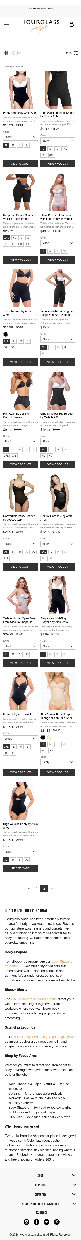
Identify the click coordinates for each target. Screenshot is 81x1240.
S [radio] (6, 145)
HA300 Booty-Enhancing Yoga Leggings (40, 1037)
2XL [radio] (44, 155)
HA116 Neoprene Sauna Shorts (34, 999)
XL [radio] (26, 145)
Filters (67, 53)
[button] (6, 53)
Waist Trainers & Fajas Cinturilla (31, 1084)
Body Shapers (18, 1108)
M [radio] (13, 145)
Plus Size (15, 1117)
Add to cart (20, 163)
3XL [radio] (52, 155)
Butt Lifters (16, 1112)
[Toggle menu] (6, 24)
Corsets (14, 1093)
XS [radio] (14, 238)
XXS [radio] (6, 238)
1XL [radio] (65, 148)
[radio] (6, 334)
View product (57, 163)
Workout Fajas (19, 1098)
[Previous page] (29, 888)
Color (6, 131)
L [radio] (20, 145)
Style (43, 756)
